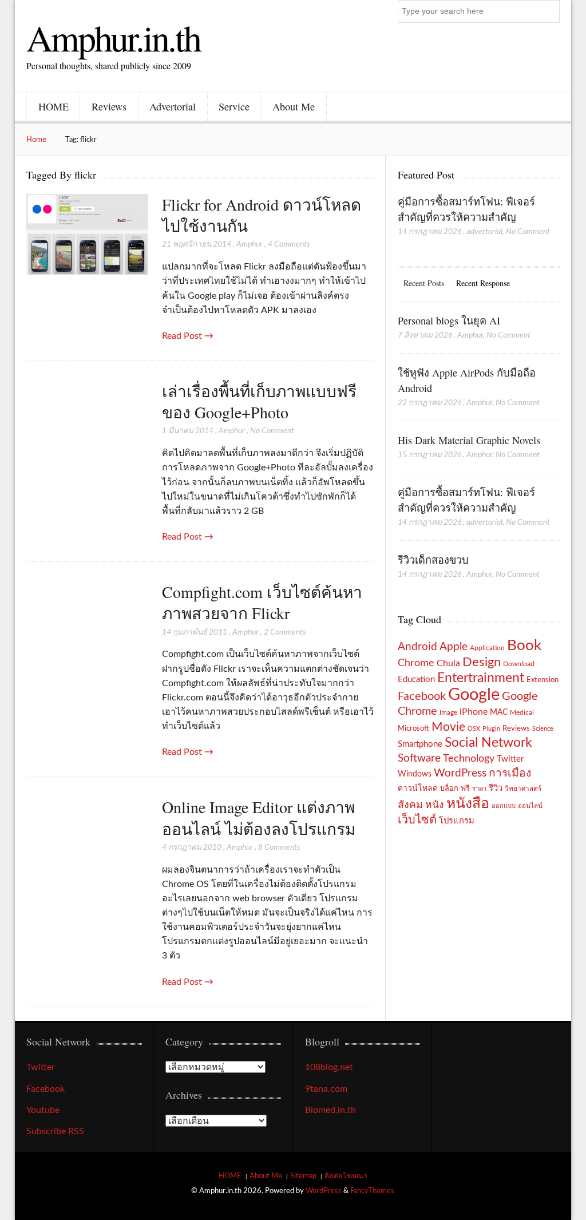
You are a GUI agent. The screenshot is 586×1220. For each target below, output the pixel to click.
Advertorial (172, 106)
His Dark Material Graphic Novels (469, 440)
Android (417, 646)
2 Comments (285, 632)
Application (487, 648)
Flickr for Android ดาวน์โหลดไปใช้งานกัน (261, 214)
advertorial (484, 232)
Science (542, 729)
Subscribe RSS (55, 1131)
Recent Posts (423, 283)
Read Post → (187, 335)
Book (524, 645)
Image (448, 712)
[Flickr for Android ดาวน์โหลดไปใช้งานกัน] (87, 235)
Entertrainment (480, 678)
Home (36, 139)
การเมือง (510, 773)
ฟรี (465, 789)
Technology (468, 758)
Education (416, 679)
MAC (499, 712)
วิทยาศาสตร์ (523, 789)
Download (518, 663)
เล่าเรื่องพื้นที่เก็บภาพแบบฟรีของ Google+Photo (259, 401)
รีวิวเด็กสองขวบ (433, 560)
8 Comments (279, 847)
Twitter (510, 759)
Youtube (43, 1110)
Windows (414, 774)
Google (474, 694)
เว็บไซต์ (417, 820)
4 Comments (289, 244)
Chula (448, 663)
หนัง (434, 805)
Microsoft (413, 728)
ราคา (479, 789)
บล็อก (449, 788)
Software (419, 758)
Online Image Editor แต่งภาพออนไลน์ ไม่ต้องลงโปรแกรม (258, 817)
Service (234, 106)
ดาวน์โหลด (418, 789)
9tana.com (326, 1089)
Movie (448, 727)
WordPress (460, 773)
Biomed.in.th (330, 1110)
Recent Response (483, 283)
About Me (293, 106)
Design (481, 662)
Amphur (249, 244)
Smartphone (420, 744)
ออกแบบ (504, 806)
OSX (474, 729)
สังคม (410, 805)
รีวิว (495, 788)
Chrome (416, 663)
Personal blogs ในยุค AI (449, 320)
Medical (522, 713)
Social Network (488, 743)
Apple (454, 646)
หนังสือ (467, 804)
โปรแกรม (456, 821)
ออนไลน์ (530, 806)
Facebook (422, 696)
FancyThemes (372, 1190)
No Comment (272, 431)
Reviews (109, 106)
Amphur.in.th (113, 37)
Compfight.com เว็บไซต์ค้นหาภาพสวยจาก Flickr (262, 602)
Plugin (491, 729)
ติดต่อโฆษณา (345, 1176)
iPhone (474, 711)
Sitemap (303, 1176)
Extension (542, 680)
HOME (53, 106)
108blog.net (329, 1067)
